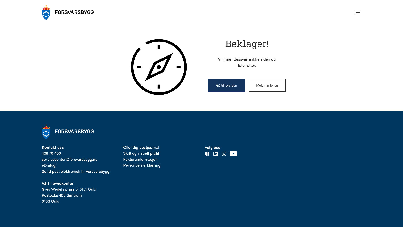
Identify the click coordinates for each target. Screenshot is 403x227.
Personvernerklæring (142, 165)
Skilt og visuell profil (141, 153)
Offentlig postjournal (141, 147)
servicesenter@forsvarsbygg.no (69, 159)
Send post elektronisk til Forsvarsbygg (76, 171)
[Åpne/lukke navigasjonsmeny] (358, 12)
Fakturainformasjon (140, 159)
